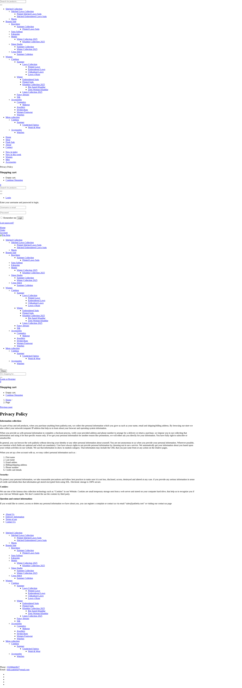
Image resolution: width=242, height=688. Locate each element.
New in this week (13, 154)
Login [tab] (8, 197)
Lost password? (7, 223)
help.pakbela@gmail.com (18, 669)
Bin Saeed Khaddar (36, 87)
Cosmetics (21, 102)
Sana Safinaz (17, 31)
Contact (9, 147)
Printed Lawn (34, 67)
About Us (10, 514)
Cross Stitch (16, 52)
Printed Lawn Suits (30, 29)
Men (8, 159)
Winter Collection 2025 (27, 39)
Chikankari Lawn (36, 72)
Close (3, 371)
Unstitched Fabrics (30, 125)
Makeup (26, 104)
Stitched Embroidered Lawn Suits (32, 16)
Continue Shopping (14, 180)
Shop (8, 139)
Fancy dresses (23, 94)
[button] (0, 185)
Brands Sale (11, 21)
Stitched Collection (14, 9)
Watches (20, 115)
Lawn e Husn (34, 74)
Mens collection (13, 117)
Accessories (16, 99)
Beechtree (15, 24)
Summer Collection (25, 26)
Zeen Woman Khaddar (38, 89)
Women (9, 57)
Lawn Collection (29, 64)
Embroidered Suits (30, 79)
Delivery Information (15, 517)
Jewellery (21, 107)
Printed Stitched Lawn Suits (29, 14)
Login (20, 218)
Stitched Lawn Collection (22, 11)
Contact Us (11, 522)
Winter (20, 77)
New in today (12, 152)
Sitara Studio (17, 44)
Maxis (14, 19)
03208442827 (13, 667)
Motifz (14, 36)
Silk (18, 97)
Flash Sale (10, 142)
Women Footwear (25, 112)
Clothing (15, 59)
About (8, 145)
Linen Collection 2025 (32, 92)
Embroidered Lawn (36, 69)
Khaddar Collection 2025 (33, 41)
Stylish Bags (22, 110)
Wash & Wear (34, 127)
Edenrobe (15, 34)
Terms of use (11, 519)
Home (8, 137)
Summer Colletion (25, 54)
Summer (20, 62)
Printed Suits (28, 82)
